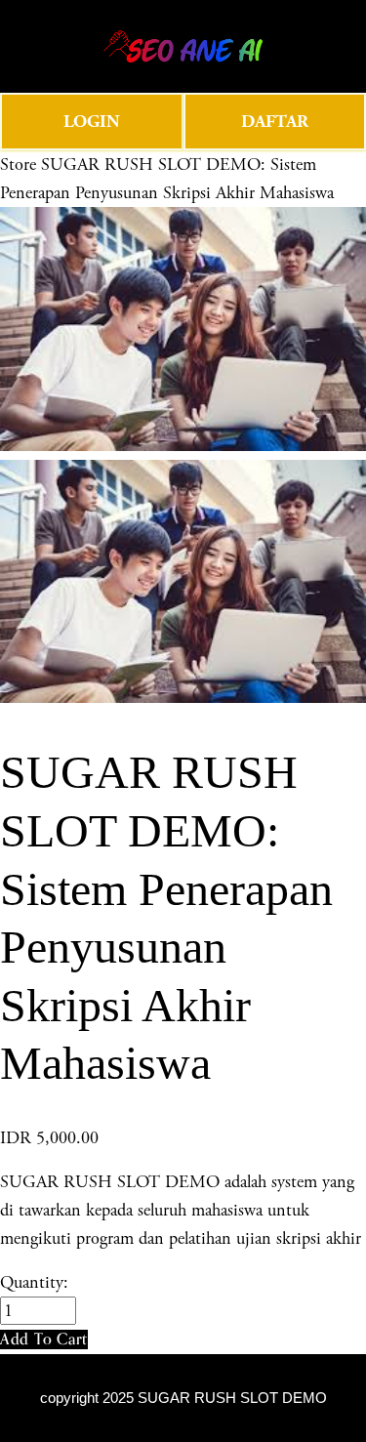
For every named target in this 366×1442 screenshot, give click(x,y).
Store (18, 164)
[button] (44, 1339)
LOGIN (91, 121)
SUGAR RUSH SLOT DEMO (232, 1398)
